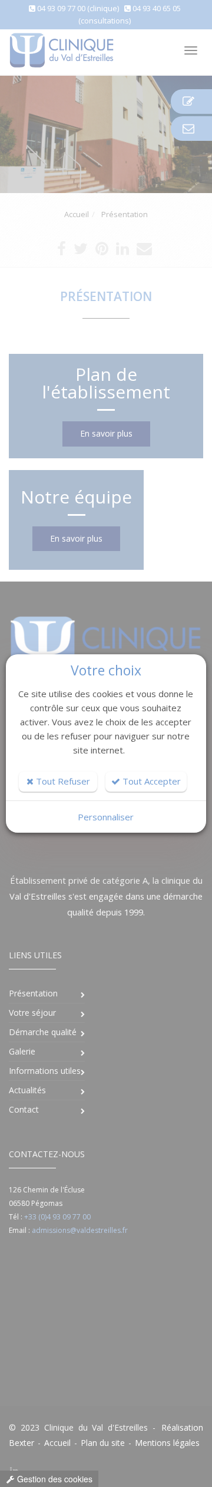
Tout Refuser (62, 781)
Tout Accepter (150, 781)
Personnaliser (106, 817)
